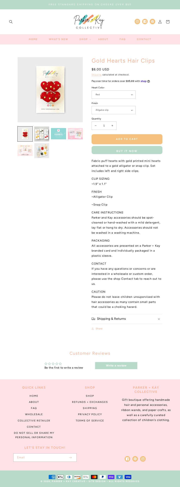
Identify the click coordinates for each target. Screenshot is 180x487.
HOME (34, 395)
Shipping (97, 74)
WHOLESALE (34, 414)
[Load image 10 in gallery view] (25, 150)
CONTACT (34, 426)
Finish (95, 103)
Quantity (96, 118)
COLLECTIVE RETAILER (34, 420)
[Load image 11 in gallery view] (41, 150)
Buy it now (126, 151)
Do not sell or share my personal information (34, 435)
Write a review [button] (116, 365)
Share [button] (99, 328)
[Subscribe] (70, 457)
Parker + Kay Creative (68, 481)
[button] (11, 22)
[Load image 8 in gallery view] (58, 133)
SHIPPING (90, 408)
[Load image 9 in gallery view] (75, 133)
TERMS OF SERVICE (90, 420)
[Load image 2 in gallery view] (41, 133)
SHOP (90, 395)
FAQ (34, 408)
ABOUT (34, 402)
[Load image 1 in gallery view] (25, 133)
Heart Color (98, 87)
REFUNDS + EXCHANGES (90, 402)
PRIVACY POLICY (90, 414)
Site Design (97, 481)
